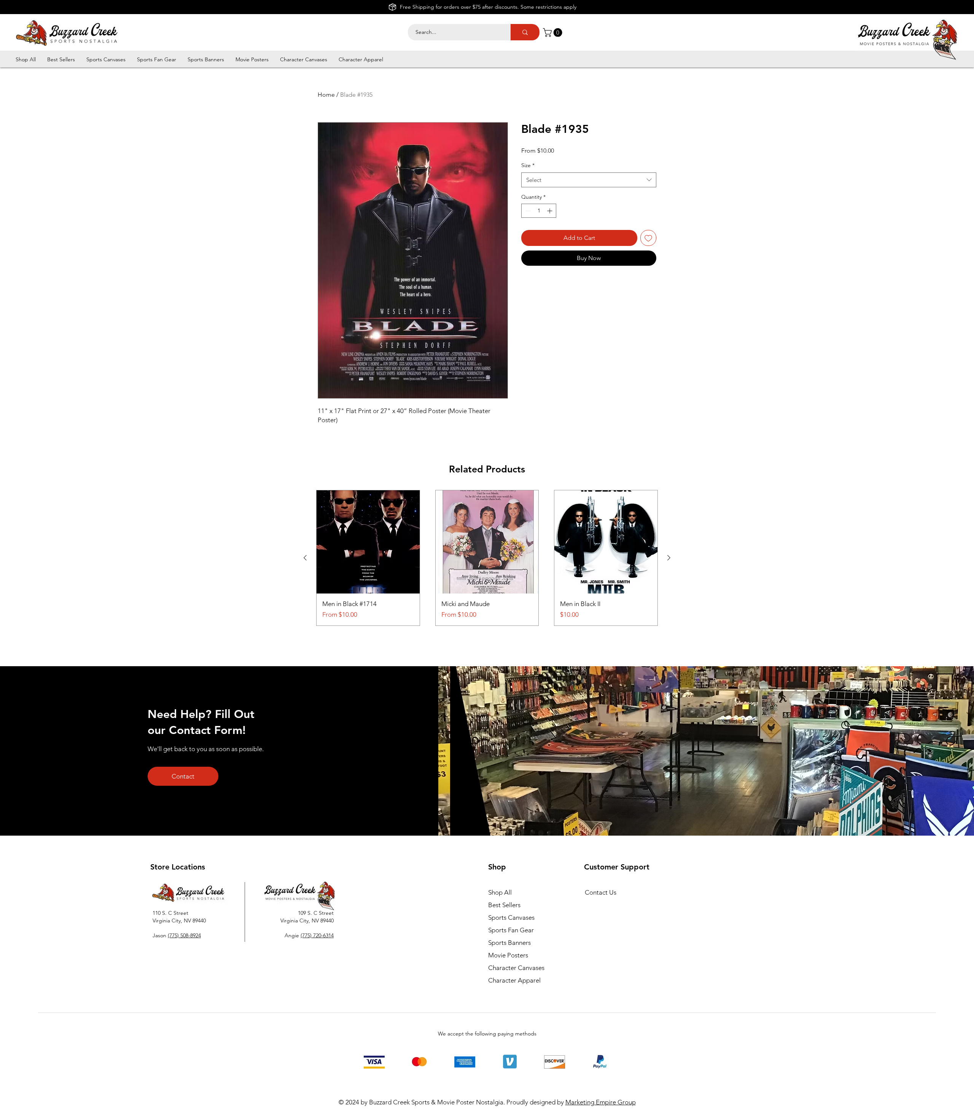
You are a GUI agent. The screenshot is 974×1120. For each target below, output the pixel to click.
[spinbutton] (539, 210)
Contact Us (600, 892)
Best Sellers (504, 905)
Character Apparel (514, 980)
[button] (553, 32)
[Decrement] (527, 210)
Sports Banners (509, 942)
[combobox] (588, 179)
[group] (487, 558)
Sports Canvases (511, 917)
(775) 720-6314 (317, 935)
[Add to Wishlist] (648, 238)
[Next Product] (668, 557)
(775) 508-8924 (184, 935)
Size (528, 165)
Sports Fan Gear (511, 930)
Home (326, 94)
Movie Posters (508, 955)
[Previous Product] (305, 557)
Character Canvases (516, 968)
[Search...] (525, 32)
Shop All (500, 892)
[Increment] (550, 210)
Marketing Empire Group (600, 1102)
